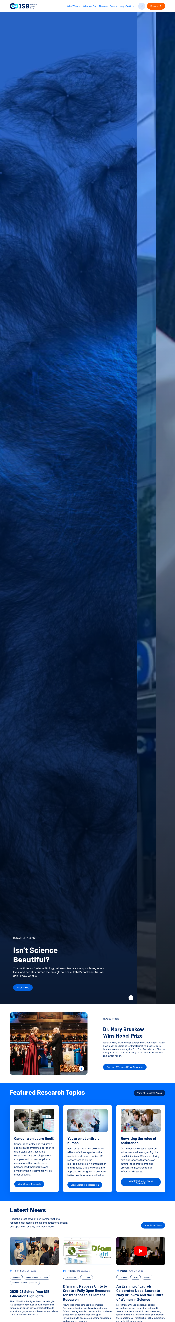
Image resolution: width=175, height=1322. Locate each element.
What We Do (89, 6)
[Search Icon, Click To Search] (141, 6)
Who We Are (73, 6)
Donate (154, 6)
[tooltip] (131, 997)
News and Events (108, 6)
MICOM (123, 987)
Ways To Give (127, 6)
